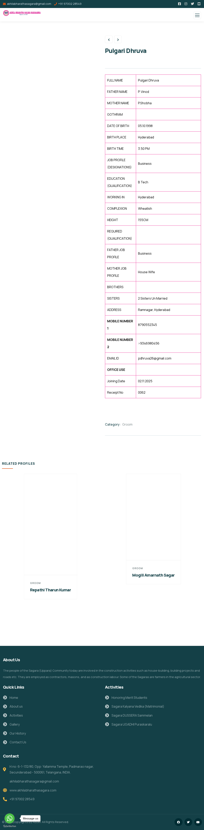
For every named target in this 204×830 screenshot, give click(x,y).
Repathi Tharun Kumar (50, 590)
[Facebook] (178, 822)
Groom (127, 424)
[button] (200, 552)
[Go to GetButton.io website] (9, 826)
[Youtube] (198, 822)
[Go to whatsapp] (10, 818)
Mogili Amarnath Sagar (153, 575)
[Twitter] (188, 822)
